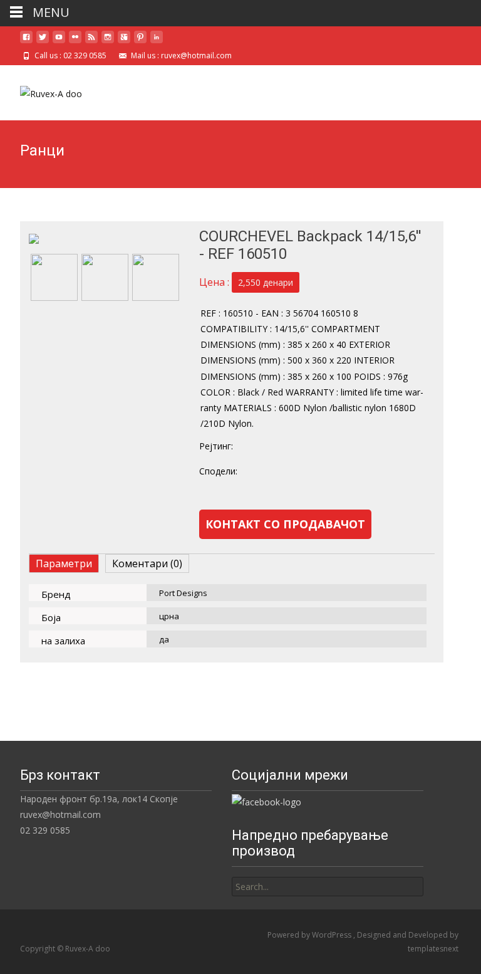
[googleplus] (124, 42)
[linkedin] (156, 42)
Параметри (64, 563)
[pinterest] (140, 42)
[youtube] (59, 42)
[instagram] (107, 42)
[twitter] (42, 42)
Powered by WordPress (310, 934)
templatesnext (433, 948)
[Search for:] (327, 887)
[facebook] (26, 42)
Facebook (270, 471)
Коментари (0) (147, 563)
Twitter (320, 471)
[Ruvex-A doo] (41, 90)
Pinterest (371, 471)
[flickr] (75, 42)
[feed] (91, 42)
